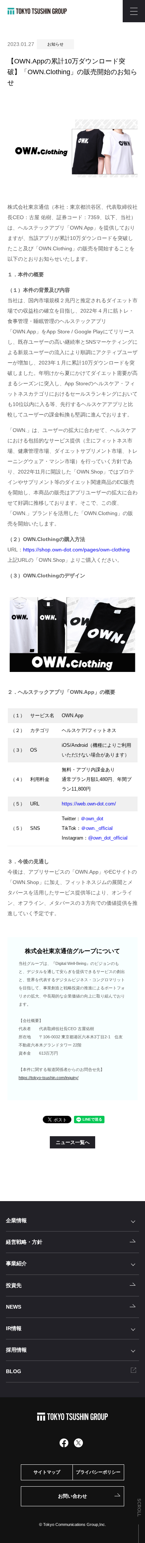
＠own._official (97, 828)
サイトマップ (46, 1472)
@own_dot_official (108, 838)
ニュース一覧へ (73, 1142)
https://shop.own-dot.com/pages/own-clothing (76, 550)
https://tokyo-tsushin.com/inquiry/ (48, 1077)
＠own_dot (92, 818)
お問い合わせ (72, 1496)
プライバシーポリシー (98, 1472)
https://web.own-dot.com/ (89, 804)
